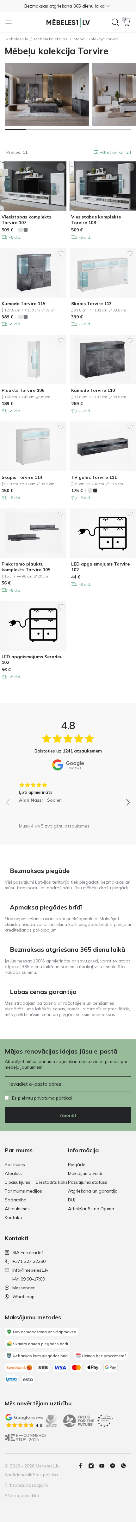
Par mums (15, 1164)
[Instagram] (93, 1466)
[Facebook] (82, 1466)
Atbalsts (13, 1173)
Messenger (23, 1288)
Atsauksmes (17, 1208)
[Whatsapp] (126, 1466)
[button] (68, 6)
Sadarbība (16, 1200)
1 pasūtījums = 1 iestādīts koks (36, 1182)
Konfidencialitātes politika (31, 1475)
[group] (68, 790)
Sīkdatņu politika (22, 1495)
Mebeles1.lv (16, 39)
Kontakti (13, 1217)
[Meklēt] (115, 22)
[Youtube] (104, 1466)
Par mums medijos (23, 1191)
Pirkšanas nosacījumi (26, 1485)
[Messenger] (115, 1466)
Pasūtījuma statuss (87, 1182)
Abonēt (68, 1115)
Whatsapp (23, 1296)
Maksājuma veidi (85, 1173)
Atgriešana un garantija (93, 1191)
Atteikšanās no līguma (91, 1208)
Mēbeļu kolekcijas (50, 39)
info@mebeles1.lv (30, 1270)
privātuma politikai (53, 1098)
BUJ (71, 1200)
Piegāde (76, 1164)
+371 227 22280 (29, 1261)
